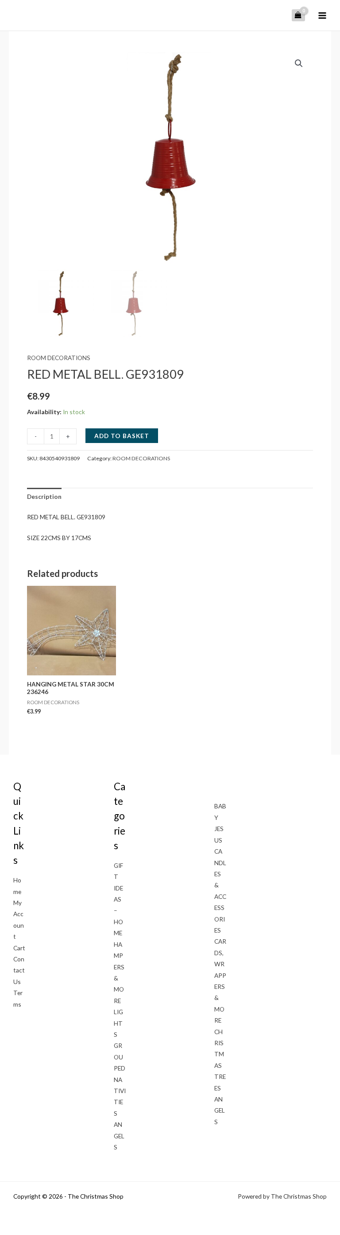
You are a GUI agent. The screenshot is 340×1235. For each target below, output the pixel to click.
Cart (19, 948)
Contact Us (19, 970)
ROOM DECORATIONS (58, 357)
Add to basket (121, 435)
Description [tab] (44, 496)
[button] (299, 63)
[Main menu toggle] (322, 15)
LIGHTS (118, 1023)
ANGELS (119, 1136)
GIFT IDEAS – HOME (118, 899)
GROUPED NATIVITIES (120, 1079)
